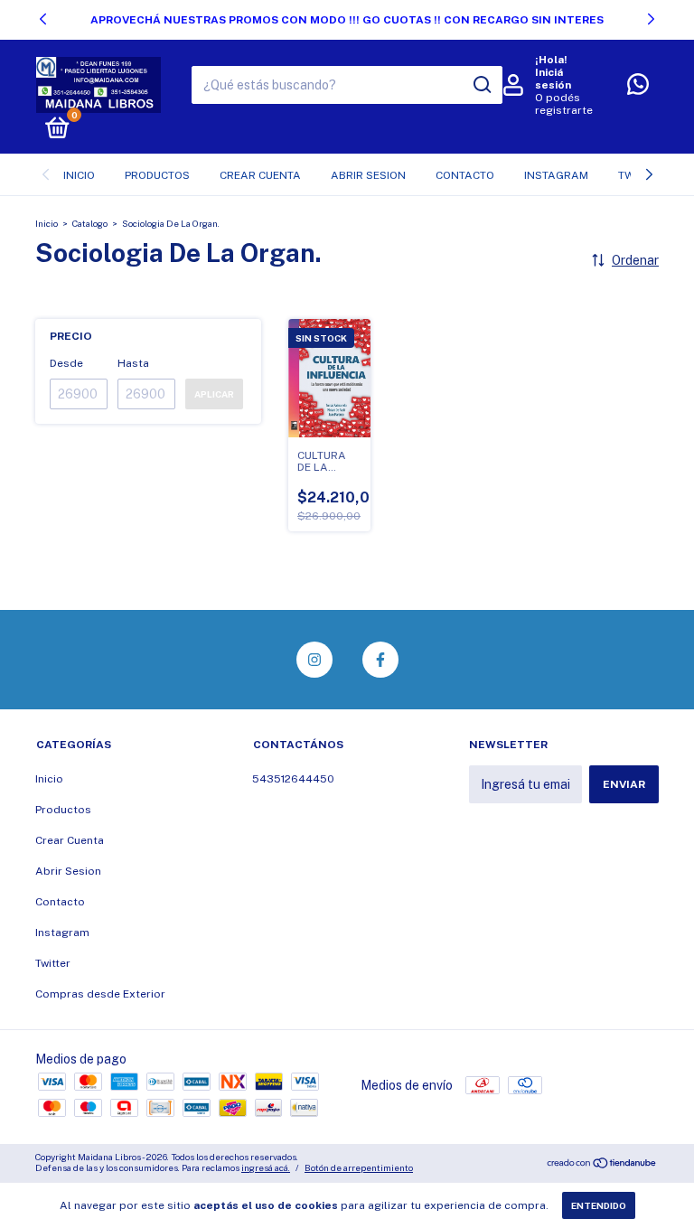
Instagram (556, 175)
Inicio (79, 175)
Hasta (133, 363)
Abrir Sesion (368, 175)
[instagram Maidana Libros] (314, 660)
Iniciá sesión (553, 78)
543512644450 (293, 779)
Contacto (465, 175)
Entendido (598, 1205)
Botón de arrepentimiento (359, 1167)
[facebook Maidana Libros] (380, 660)
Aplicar (214, 394)
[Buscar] (481, 85)
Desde (66, 363)
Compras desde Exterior (100, 994)
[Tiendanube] (602, 1165)
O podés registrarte (564, 104)
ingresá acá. (265, 1167)
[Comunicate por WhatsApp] (638, 88)
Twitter (52, 963)
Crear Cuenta (260, 175)
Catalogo (90, 223)
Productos (157, 175)
